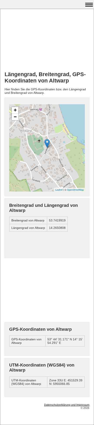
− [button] (15, 117)
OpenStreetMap (75, 189)
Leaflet (59, 189)
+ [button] (15, 110)
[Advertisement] (47, 40)
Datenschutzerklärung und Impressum (66, 404)
